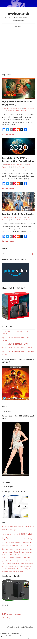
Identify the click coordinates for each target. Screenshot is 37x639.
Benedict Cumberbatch (26, 526)
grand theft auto (7, 545)
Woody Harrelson (17, 571)
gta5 (13, 549)
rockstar (22, 561)
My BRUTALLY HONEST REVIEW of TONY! (16, 344)
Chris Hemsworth (29, 530)
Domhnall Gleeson (13, 539)
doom (21, 539)
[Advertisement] (18, 50)
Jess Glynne (25, 552)
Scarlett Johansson (26, 563)
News (31, 220)
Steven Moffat (8, 569)
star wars (26, 566)
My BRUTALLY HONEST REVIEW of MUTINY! (17, 348)
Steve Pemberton (20, 569)
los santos (22, 554)
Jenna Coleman (15, 552)
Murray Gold (15, 557)
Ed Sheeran (26, 542)
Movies (18, 110)
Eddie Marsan (15, 542)
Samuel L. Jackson (12, 563)
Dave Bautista (13, 534)
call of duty (9, 529)
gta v (18, 549)
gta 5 (8, 549)
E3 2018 (7, 542)
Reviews (23, 110)
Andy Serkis (6, 526)
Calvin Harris (20, 530)
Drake (27, 539)
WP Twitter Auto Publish (11, 638)
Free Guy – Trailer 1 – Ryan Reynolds (18, 214)
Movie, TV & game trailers (21, 220)
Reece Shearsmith (12, 561)
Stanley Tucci (16, 566)
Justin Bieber (14, 554)
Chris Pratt (5, 534)
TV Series (21, 167)
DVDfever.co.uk (18, 14)
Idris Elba (24, 549)
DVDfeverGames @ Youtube (11, 614)
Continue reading (8, 134)
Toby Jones (6, 571)
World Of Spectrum (8, 618)
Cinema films (11, 110)
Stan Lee (7, 566)
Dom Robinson (29, 108)
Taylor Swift (30, 569)
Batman (13, 526)
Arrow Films (6, 610)
